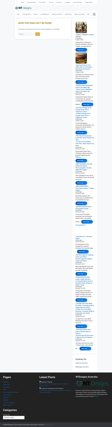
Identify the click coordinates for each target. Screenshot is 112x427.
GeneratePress (48, 424)
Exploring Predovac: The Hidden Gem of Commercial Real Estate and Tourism (84, 67)
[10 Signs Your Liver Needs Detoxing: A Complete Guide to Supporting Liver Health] (85, 305)
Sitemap (5, 400)
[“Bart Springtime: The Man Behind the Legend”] (85, 165)
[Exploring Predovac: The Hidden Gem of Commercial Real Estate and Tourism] (81, 58)
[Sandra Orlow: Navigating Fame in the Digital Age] (85, 86)
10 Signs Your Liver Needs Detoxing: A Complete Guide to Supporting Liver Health (85, 311)
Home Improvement (27, 14)
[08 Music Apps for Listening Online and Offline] (85, 256)
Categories (6, 415)
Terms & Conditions (31, 2)
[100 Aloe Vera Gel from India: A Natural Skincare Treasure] (85, 331)
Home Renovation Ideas (57, 14)
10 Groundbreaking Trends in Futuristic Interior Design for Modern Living (84, 283)
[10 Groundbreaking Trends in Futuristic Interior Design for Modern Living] (85, 278)
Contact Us (59, 2)
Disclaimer (67, 2)
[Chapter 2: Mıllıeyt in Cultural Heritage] (81, 28)
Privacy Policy (42, 2)
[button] (94, 14)
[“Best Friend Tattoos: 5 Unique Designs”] (82, 186)
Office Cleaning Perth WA (10, 392)
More (88, 14)
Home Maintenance (45, 14)
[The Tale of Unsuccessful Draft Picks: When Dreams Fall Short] (85, 138)
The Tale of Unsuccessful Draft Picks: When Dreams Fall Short (85, 143)
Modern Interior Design (80, 14)
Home (22, 2)
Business (36, 14)
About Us (51, 2)
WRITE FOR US (88, 2)
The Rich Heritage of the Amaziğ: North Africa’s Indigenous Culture (83, 115)
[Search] (37, 34)
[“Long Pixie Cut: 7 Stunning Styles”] (86, 230)
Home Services (68, 14)
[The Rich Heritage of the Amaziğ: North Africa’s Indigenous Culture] (85, 110)
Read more (80, 49)
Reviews (5, 397)
